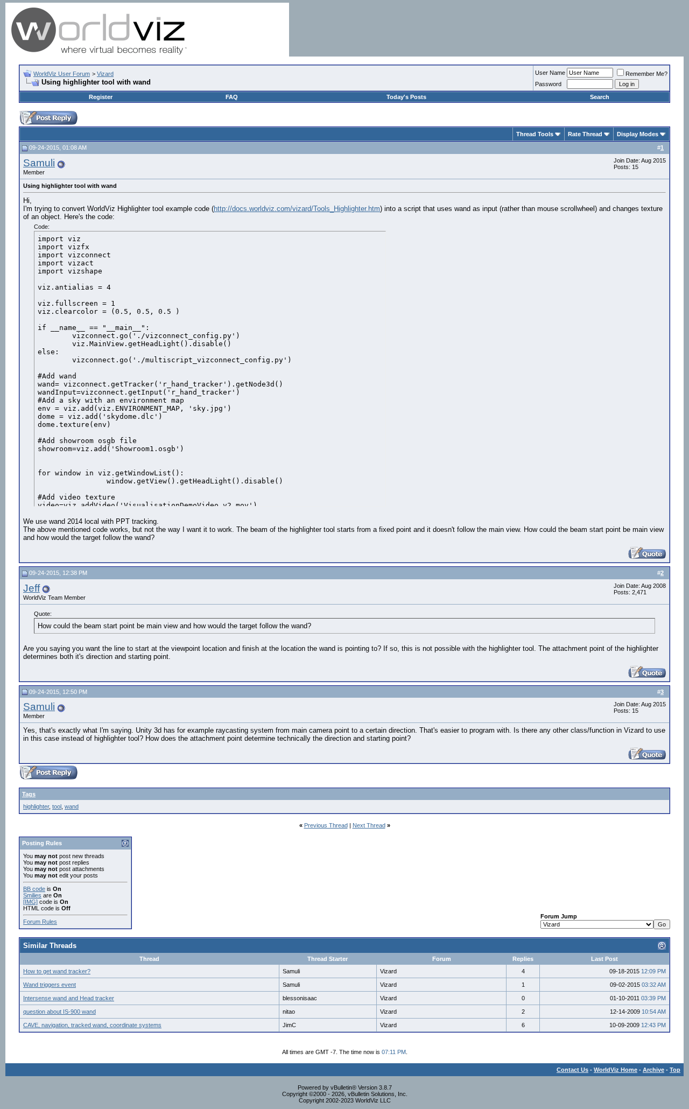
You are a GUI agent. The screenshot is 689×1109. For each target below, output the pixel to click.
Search (599, 97)
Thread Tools (534, 134)
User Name (550, 72)
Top (675, 1069)
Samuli (39, 163)
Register (101, 97)
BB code (34, 889)
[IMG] (30, 902)
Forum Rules (40, 921)
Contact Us (572, 1069)
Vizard (105, 74)
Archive (653, 1069)
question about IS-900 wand (59, 1011)
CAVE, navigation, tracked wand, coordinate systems (92, 1025)
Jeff (31, 588)
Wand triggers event (49, 984)
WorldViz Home (615, 1069)
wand (72, 806)
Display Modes (637, 134)
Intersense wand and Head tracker (68, 998)
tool (56, 806)
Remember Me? (646, 74)
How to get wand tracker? (56, 971)
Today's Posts (406, 97)
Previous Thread (326, 825)
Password (548, 84)
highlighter (36, 806)
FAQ (232, 97)
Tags (29, 794)
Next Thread (369, 825)
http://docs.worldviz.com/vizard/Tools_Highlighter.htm (297, 209)
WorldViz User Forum (61, 74)
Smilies (32, 895)
